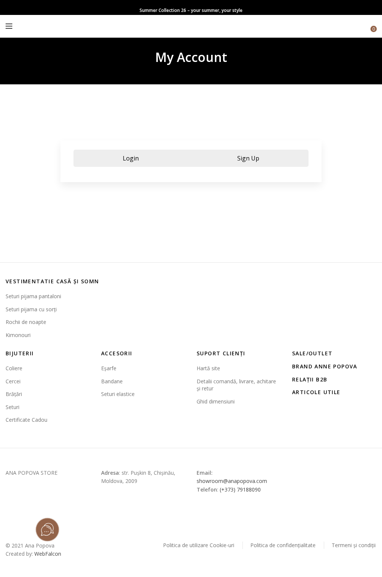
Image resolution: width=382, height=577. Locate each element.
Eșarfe (108, 368)
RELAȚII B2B (309, 379)
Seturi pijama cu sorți (31, 309)
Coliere (14, 368)
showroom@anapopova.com (232, 480)
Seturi (12, 407)
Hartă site (208, 368)
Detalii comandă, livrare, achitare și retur (236, 385)
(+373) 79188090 (240, 489)
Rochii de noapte (26, 321)
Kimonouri (18, 335)
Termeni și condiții (354, 545)
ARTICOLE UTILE (316, 392)
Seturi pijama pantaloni (33, 296)
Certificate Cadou (26, 419)
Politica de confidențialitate (283, 545)
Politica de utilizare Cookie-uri (198, 545)
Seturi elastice (118, 393)
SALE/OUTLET (312, 353)
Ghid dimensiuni (216, 401)
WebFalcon (47, 553)
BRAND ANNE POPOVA (324, 366)
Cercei (13, 381)
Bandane (112, 381)
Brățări (14, 393)
